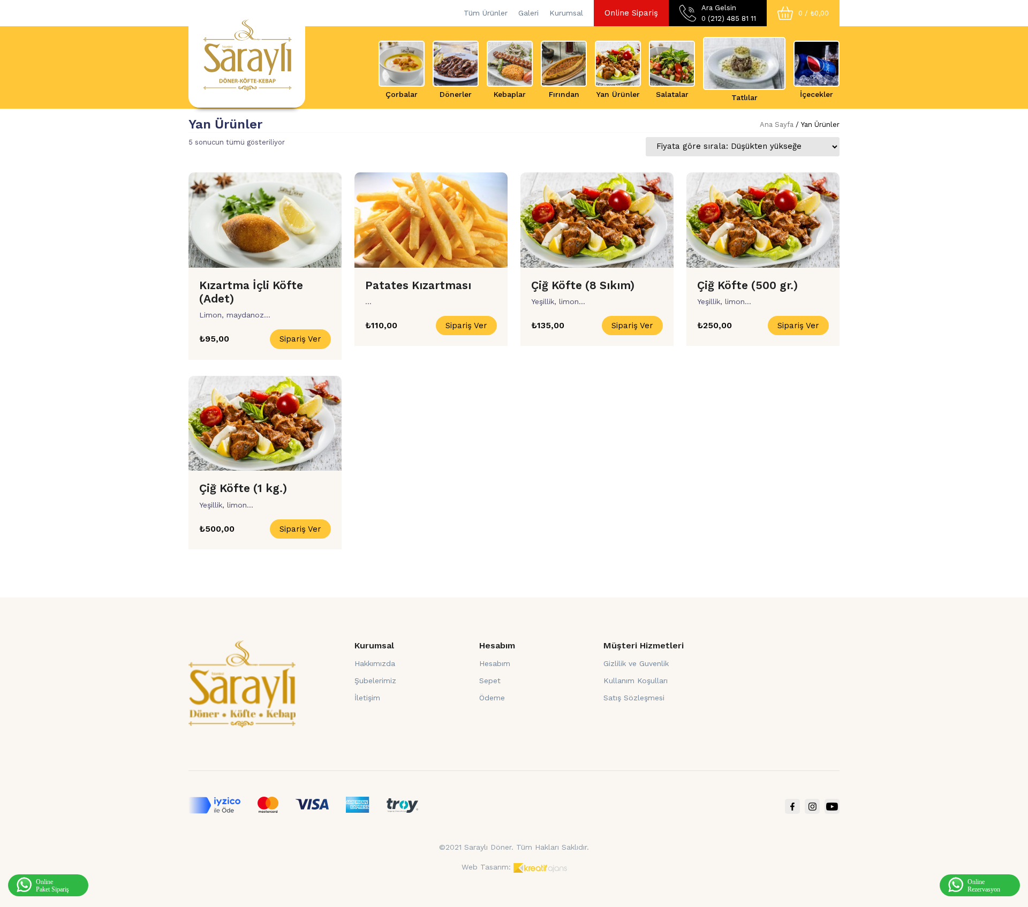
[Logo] (246, 54)
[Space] (242, 683)
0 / (813, 13)
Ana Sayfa (776, 124)
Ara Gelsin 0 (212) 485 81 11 (728, 13)
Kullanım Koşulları (635, 680)
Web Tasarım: (486, 867)
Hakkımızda (374, 663)
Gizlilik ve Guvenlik (636, 663)
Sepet (490, 680)
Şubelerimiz (375, 680)
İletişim (367, 697)
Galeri (528, 13)
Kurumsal (566, 13)
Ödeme (492, 697)
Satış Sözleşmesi (633, 697)
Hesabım (494, 663)
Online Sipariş (631, 13)
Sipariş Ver (300, 339)
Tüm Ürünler (486, 13)
